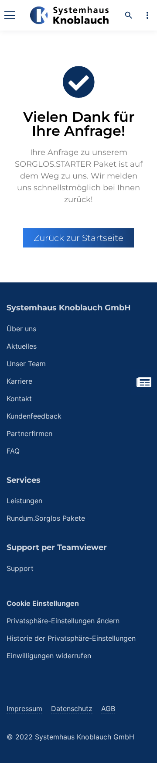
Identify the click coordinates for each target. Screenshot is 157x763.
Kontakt (19, 398)
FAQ (13, 451)
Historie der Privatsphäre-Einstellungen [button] (71, 638)
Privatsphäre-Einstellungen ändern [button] (63, 620)
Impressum (24, 708)
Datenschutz (71, 708)
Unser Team (26, 363)
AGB (108, 708)
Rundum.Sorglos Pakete (46, 518)
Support (20, 568)
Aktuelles (22, 346)
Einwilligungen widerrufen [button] (49, 655)
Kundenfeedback (34, 416)
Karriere (19, 381)
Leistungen (24, 500)
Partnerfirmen (29, 433)
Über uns (21, 328)
